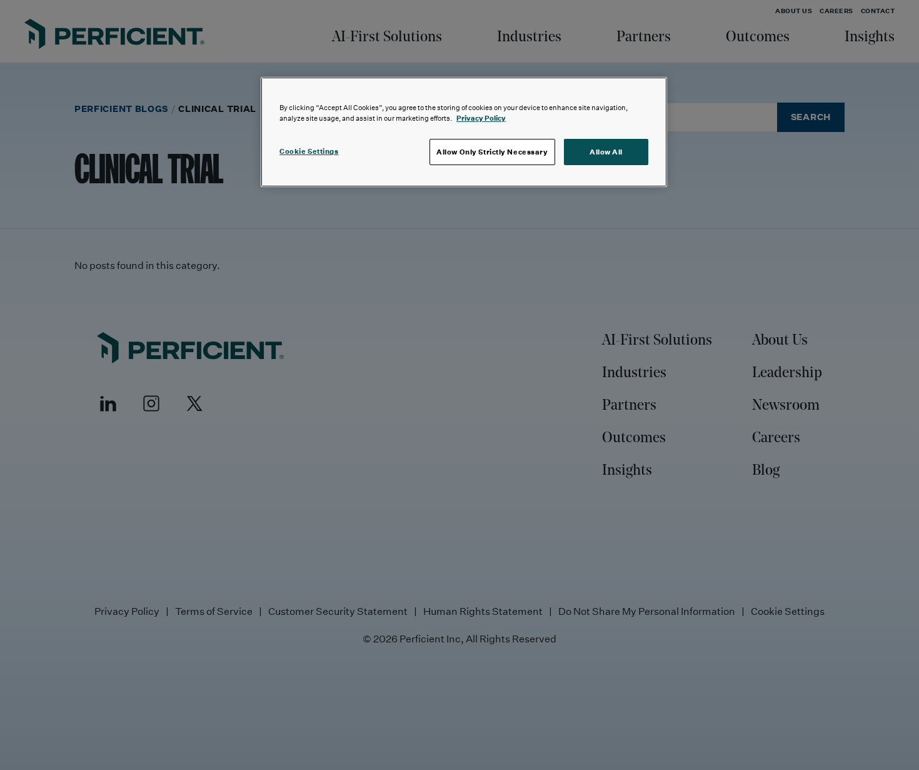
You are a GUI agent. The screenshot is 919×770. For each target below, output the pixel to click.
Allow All (606, 151)
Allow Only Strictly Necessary (492, 151)
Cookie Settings (309, 151)
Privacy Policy (481, 118)
